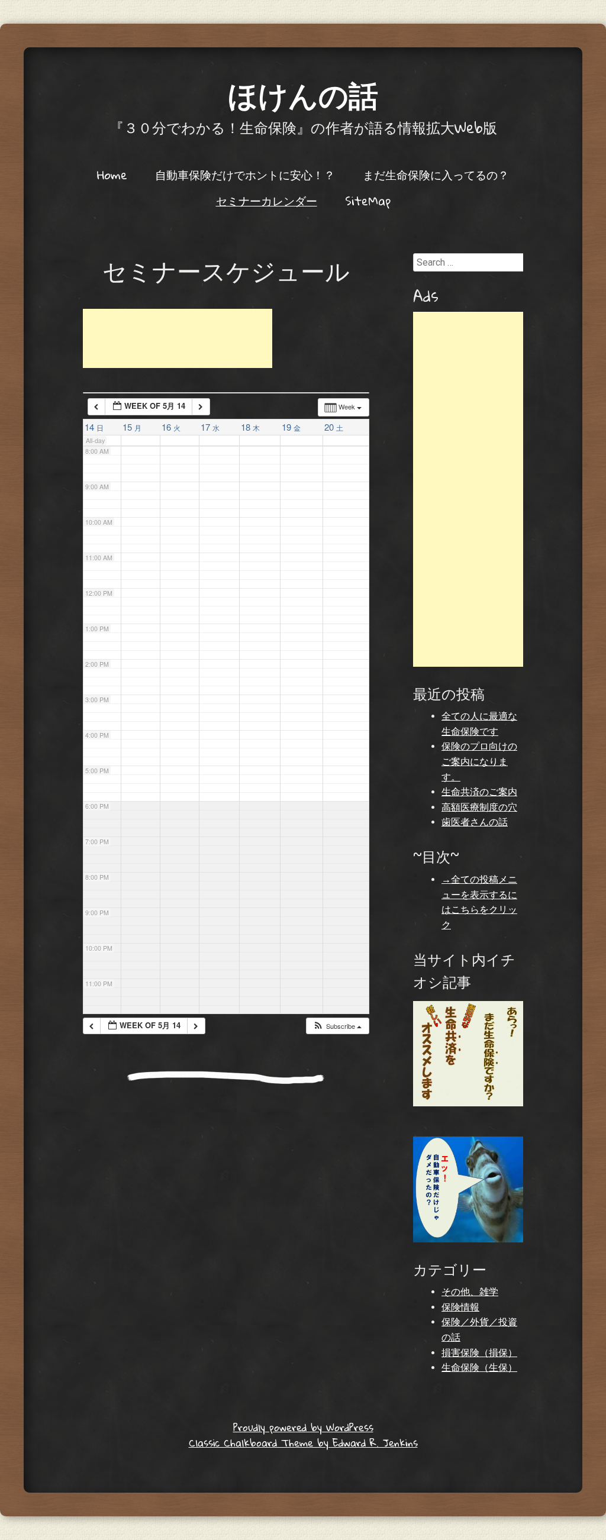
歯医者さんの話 (474, 822)
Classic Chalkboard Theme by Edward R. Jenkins (303, 1443)
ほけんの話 (303, 94)
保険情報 (460, 1307)
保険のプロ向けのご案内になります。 (479, 761)
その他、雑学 (469, 1291)
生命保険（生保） (479, 1367)
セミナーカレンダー (266, 200)
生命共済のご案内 (479, 792)
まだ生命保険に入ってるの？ (436, 174)
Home (112, 174)
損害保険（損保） (479, 1352)
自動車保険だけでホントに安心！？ (245, 174)
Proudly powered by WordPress (303, 1427)
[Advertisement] (177, 338)
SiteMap (368, 200)
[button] (337, 1026)
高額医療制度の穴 (479, 807)
